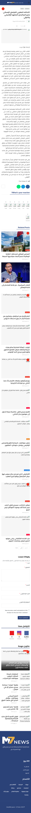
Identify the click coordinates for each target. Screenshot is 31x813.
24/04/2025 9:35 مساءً (19, 21)
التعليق (27, 567)
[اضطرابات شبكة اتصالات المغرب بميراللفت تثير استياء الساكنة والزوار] (24, 676)
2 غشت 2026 (14, 703)
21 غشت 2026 (25, 448)
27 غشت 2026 (25, 259)
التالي (21, 548)
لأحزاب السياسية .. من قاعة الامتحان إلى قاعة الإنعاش (16, 286)
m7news (18, 807)
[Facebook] (19, 754)
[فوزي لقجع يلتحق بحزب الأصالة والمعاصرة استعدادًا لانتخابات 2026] (24, 719)
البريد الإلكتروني (24, 594)
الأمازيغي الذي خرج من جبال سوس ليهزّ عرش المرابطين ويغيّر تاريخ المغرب (16, 475)
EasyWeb (9, 807)
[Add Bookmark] (3, 186)
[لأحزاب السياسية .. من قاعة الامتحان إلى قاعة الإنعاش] (15, 272)
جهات (28, 343)
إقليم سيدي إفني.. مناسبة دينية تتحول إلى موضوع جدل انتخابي (16, 413)
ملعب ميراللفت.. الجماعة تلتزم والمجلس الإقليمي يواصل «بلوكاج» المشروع (16, 444)
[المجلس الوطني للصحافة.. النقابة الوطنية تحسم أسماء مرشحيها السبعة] (15, 241)
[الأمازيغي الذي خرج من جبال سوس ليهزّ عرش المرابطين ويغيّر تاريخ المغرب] (15, 461)
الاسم (27, 585)
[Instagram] (11, 754)
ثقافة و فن (27, 470)
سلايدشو (27, 8)
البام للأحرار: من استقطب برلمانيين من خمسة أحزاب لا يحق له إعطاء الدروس (16, 317)
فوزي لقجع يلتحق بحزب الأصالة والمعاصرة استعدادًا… (9, 718)
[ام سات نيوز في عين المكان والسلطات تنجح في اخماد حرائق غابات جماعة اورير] (15, 660)
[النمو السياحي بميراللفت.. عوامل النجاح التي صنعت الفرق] (24, 698)
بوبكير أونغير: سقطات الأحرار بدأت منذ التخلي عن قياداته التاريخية (16, 381)
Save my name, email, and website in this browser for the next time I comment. (16, 611)
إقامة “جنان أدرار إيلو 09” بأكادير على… (10, 707)
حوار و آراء (27, 281)
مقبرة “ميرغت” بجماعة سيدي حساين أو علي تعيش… (10, 687)
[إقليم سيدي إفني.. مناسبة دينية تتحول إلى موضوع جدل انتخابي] (15, 399)
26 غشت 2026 (25, 321)
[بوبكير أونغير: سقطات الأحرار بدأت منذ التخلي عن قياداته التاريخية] (15, 368)
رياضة (28, 439)
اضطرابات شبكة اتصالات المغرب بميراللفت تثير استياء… (10, 676)
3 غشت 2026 (14, 681)
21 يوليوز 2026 (14, 723)
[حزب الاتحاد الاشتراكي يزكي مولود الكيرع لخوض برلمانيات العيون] (15, 526)
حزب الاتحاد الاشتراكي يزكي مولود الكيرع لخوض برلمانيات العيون (18, 539)
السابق (26, 548)
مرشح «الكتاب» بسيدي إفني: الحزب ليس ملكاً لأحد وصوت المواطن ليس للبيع (17, 507)
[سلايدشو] (3, 8)
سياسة (22, 8)
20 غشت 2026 (25, 512)
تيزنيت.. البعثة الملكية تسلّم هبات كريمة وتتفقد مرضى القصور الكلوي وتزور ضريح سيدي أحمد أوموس (17, 349)
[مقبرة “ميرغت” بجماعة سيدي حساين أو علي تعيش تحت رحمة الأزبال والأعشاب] (24, 687)
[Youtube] (15, 754)
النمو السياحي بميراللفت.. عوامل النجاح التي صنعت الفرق (9, 698)
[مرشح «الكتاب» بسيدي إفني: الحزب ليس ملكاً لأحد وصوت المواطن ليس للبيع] (15, 493)
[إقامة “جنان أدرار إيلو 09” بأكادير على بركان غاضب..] (24, 709)
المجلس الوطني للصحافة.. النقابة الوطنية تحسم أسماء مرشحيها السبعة (16, 255)
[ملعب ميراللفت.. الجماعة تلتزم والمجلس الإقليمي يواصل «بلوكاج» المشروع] (15, 430)
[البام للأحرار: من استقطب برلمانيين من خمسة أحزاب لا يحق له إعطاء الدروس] (15, 304)
